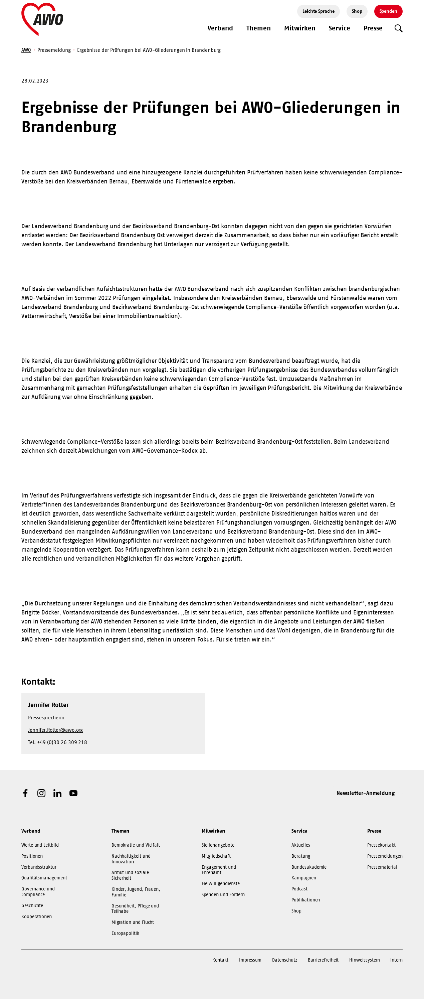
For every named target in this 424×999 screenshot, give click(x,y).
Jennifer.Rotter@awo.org (55, 730)
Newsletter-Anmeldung (366, 793)
